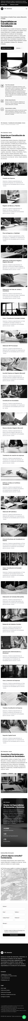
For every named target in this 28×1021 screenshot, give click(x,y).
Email (4, 912)
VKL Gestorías (8, 8)
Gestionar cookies (14, 4)
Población (17, 917)
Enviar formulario (14, 934)
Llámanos (18, 48)
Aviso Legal (3, 988)
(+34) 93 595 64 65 (5, 978)
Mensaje (5, 923)
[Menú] (26, 9)
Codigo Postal (6, 917)
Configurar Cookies (5, 996)
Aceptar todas (4, 4)
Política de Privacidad (17, 930)
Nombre (5, 906)
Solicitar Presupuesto (7, 48)
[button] (14, 884)
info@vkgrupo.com (5, 980)
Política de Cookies (5, 990)
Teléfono (17, 912)
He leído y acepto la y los (14, 931)
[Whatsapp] (24, 1017)
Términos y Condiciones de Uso (11, 931)
